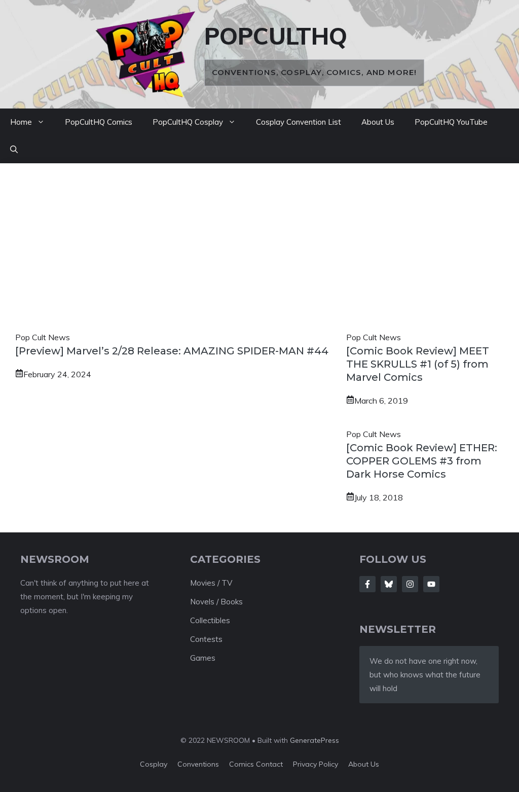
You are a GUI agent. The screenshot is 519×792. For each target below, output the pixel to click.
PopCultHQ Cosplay (188, 122)
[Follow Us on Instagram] (410, 584)
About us (363, 764)
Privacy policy (315, 764)
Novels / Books (216, 601)
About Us (377, 122)
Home (21, 122)
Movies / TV (211, 583)
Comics (242, 764)
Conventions (198, 764)
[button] (14, 149)
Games (202, 658)
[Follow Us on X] (389, 584)
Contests (206, 639)
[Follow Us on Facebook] (367, 584)
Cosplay (153, 764)
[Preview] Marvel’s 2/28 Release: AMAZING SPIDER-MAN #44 (171, 351)
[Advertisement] (259, 255)
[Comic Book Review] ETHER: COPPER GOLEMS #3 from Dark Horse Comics (421, 461)
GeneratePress (314, 740)
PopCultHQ (275, 36)
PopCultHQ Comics (98, 122)
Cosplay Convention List (298, 122)
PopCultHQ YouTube (451, 122)
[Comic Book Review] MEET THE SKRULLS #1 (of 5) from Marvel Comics (417, 364)
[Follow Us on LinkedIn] (431, 584)
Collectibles (210, 620)
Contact (269, 764)
